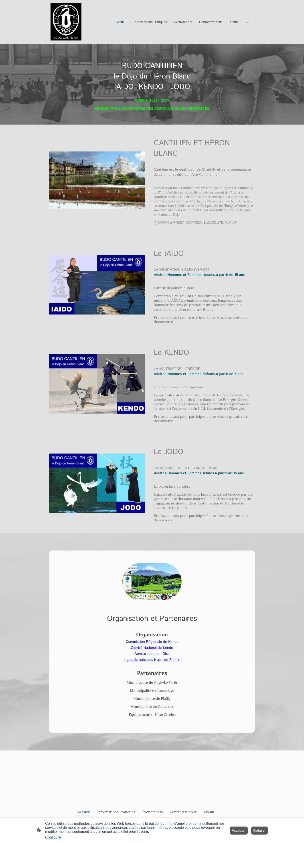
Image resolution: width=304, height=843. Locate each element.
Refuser (259, 830)
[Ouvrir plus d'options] (247, 22)
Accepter (239, 830)
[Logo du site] (66, 21)
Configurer (53, 837)
